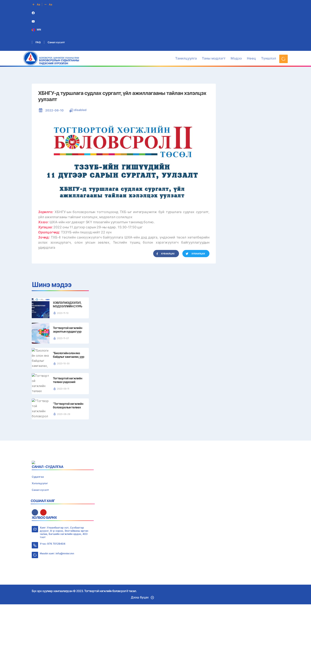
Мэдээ (236, 58)
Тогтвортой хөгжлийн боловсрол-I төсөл (159, 358)
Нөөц (251, 58)
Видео (158, 417)
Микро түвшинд (159, 381)
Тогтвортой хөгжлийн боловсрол (158, 354)
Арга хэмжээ (158, 413)
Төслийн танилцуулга (158, 348)
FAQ (38, 42)
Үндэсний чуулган (159, 448)
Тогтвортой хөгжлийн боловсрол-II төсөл (158, 362)
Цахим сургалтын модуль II (158, 444)
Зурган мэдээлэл (158, 422)
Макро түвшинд (159, 374)
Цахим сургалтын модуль (158, 439)
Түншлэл (268, 58)
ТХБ (158, 367)
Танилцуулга (186, 58)
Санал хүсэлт (56, 42)
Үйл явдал (158, 409)
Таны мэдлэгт (214, 58)
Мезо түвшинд (159, 377)
